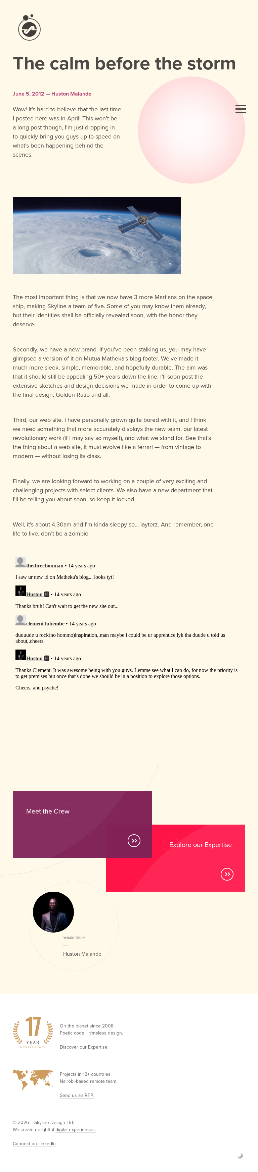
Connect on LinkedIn (34, 1143)
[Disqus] (129, 638)
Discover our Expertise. (84, 1047)
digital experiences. (75, 1129)
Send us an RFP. (77, 1095)
